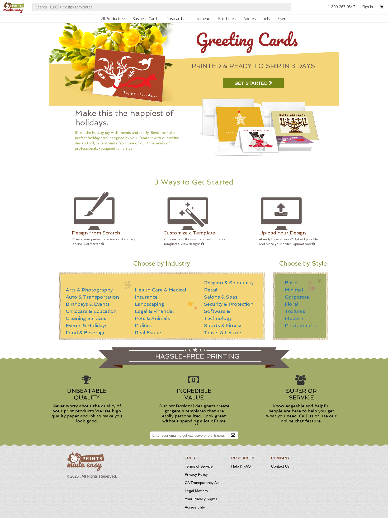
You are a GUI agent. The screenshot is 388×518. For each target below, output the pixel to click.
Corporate (297, 297)
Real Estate (148, 332)
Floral (291, 304)
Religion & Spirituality (229, 282)
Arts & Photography (89, 290)
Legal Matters (196, 491)
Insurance (146, 297)
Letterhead (201, 18)
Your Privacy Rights (201, 499)
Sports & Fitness (223, 325)
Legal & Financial (154, 311)
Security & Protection (228, 304)
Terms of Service (199, 466)
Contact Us (280, 466)
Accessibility (195, 507)
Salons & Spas (220, 297)
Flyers (282, 18)
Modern (294, 318)
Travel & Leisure (222, 332)
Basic (291, 282)
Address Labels (257, 18)
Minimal (294, 290)
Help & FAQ (241, 466)
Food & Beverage (86, 332)
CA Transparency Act (202, 483)
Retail (210, 290)
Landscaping (149, 304)
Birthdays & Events (88, 304)
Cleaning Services (86, 318)
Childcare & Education (91, 311)
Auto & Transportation (92, 297)
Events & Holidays (86, 325)
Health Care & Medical (160, 290)
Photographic (301, 325)
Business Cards (146, 18)
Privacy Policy (196, 474)
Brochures (227, 18)
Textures (295, 311)
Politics (143, 325)
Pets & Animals (152, 318)
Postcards (175, 18)
